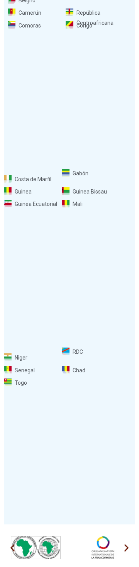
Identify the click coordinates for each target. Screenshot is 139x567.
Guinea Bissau (90, 191)
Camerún (30, 13)
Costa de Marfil (33, 179)
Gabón (80, 173)
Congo (84, 25)
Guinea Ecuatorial (36, 204)
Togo (21, 383)
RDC (78, 352)
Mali (78, 204)
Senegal (25, 370)
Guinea (23, 191)
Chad (79, 370)
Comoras (30, 25)
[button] (12, 547)
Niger (21, 358)
